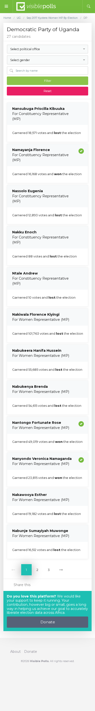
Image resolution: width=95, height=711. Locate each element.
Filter (47, 81)
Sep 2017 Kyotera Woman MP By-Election (52, 18)
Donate (47, 622)
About (15, 651)
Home (7, 18)
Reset (48, 91)
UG (19, 18)
